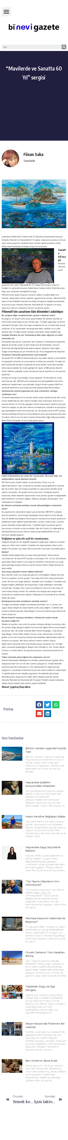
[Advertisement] (34, 119)
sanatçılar (57, 624)
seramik (56, 667)
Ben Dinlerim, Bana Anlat (41, 1060)
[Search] (64, 47)
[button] (6, 11)
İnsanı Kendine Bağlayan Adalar (45, 816)
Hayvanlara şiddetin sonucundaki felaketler (40, 784)
